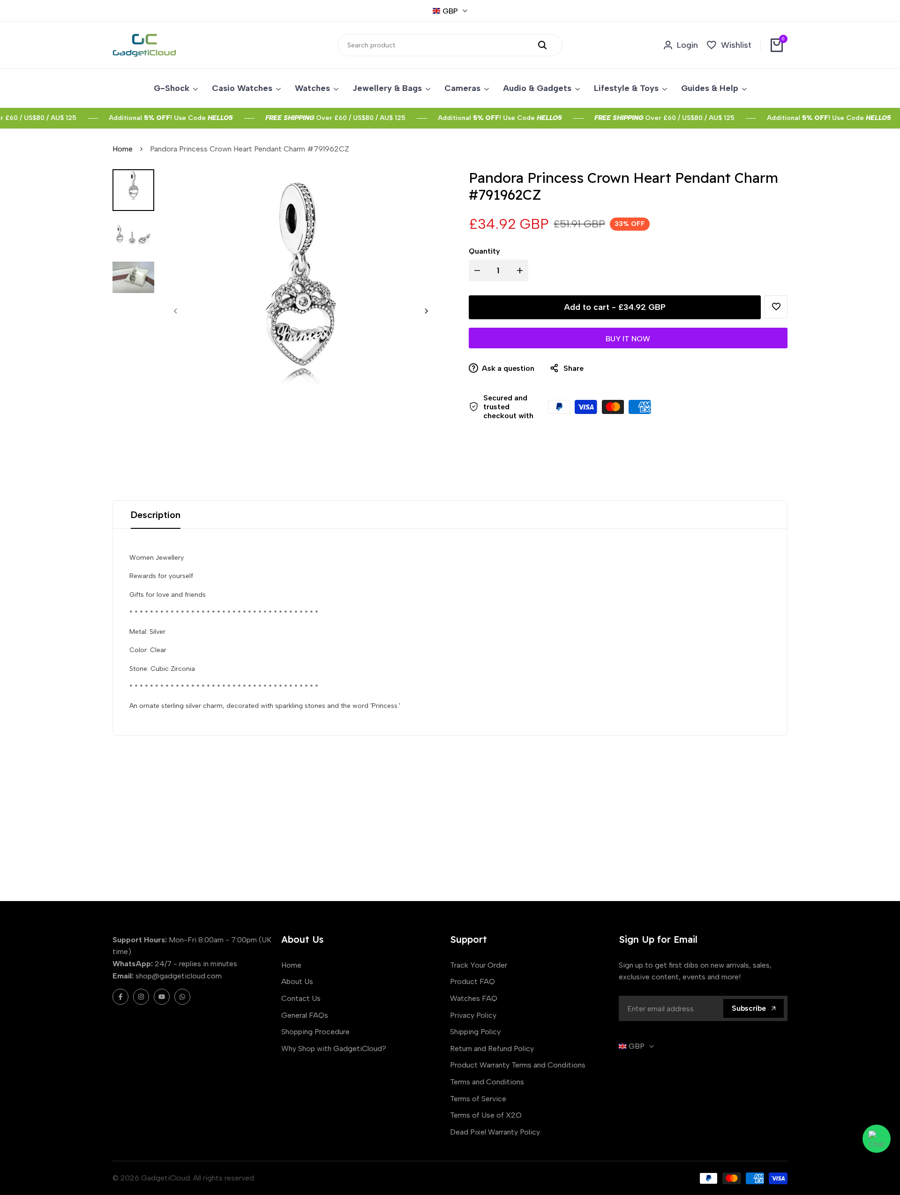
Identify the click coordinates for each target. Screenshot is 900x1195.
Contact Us (301, 998)
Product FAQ (472, 981)
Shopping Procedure (315, 1031)
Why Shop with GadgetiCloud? (333, 1048)
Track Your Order (478, 965)
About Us (297, 981)
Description (155, 514)
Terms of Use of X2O (486, 1115)
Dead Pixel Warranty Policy (495, 1131)
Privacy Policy (473, 1015)
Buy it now (628, 338)
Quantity (484, 251)
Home (122, 148)
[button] (776, 306)
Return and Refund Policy (492, 1048)
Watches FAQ (473, 998)
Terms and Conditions (487, 1081)
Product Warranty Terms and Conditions (517, 1064)
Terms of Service (478, 1098)
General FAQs (304, 1015)
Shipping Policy (475, 1031)
